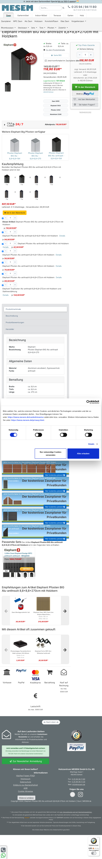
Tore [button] (41, 28)
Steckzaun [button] (22, 28)
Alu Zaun (28, 21)
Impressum (25, 779)
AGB (25, 788)
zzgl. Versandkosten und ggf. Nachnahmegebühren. (76, 812)
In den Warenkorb (86, 87)
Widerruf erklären (26, 798)
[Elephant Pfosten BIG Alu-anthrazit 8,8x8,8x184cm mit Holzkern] (22, 178)
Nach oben (51, 722)
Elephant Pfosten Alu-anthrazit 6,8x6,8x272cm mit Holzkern (28, 277)
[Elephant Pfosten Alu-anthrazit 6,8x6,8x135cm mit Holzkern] (52, 178)
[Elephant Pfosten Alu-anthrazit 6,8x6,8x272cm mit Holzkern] (22, 193)
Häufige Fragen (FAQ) (25, 776)
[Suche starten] (63, 8)
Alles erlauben (83, 453)
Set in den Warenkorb (15, 213)
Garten (70, 15)
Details (91, 444)
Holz (82, 15)
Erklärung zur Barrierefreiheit (25, 785)
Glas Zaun (65, 21)
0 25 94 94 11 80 (78, 779)
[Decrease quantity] (79, 54)
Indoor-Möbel (41, 15)
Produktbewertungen (15, 322)
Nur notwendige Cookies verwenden (50, 453)
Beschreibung (12, 316)
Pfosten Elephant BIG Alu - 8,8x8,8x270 (35, 156)
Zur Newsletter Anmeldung (27, 761)
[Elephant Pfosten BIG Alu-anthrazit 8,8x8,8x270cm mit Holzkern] (7, 178)
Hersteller (10, 329)
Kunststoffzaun (51, 21)
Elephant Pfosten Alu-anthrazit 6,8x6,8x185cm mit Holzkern (28, 266)
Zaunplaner (6, 21)
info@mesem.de (78, 784)
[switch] (38, 435)
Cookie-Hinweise (25, 791)
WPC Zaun (17, 21)
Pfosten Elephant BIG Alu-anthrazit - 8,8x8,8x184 (56, 156)
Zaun (8, 15)
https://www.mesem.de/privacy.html (27, 420)
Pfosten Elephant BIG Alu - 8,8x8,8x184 (14, 156)
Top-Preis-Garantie (86, 45)
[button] (35, 124)
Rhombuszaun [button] (7, 28)
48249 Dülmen (48, 92)
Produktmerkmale (13, 309)
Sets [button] (33, 28)
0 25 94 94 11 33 (78, 782)
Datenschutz (25, 782)
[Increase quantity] (90, 54)
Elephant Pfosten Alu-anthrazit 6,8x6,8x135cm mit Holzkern (28, 255)
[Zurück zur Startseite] (17, 8)
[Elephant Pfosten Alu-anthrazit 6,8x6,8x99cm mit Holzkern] (37, 178)
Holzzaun (38, 21)
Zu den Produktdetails (55, 50)
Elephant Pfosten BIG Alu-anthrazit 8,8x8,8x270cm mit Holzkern (32, 223)
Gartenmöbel (23, 15)
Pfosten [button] (51, 28)
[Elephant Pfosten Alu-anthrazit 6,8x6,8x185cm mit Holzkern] (7, 193)
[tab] (35, 309)
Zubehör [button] (62, 28)
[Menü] (98, 837)
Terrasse (57, 15)
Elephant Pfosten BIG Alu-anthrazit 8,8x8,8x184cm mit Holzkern (30, 236)
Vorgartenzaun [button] (78, 21)
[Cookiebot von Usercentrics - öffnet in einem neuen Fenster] (88, 402)
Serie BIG (57, 55)
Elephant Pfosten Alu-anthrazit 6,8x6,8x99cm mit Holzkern (43, 243)
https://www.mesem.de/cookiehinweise (26, 417)
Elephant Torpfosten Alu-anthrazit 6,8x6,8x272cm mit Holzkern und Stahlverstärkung (31, 290)
